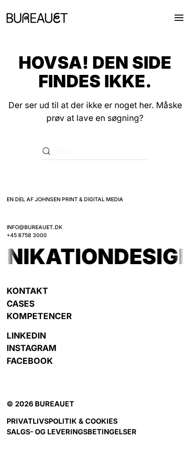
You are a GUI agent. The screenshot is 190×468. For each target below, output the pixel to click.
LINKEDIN (26, 336)
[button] (179, 17)
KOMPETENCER (39, 316)
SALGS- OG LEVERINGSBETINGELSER (72, 431)
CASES (20, 304)
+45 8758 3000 (27, 235)
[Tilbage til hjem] (37, 17)
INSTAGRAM (32, 348)
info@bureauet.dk (34, 227)
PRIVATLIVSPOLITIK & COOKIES (62, 421)
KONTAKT (27, 291)
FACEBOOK (30, 361)
